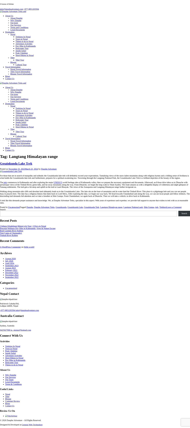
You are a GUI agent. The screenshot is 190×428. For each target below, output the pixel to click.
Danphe (29, 207)
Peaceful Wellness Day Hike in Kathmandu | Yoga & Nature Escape (27, 228)
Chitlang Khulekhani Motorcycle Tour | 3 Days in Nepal (23, 226)
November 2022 (11, 275)
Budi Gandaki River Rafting (11, 231)
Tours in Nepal (22, 39)
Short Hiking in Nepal (25, 55)
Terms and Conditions (19, 27)
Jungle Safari (21, 51)
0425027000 (5, 330)
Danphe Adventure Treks (44, 207)
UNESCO (58, 182)
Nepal (12, 34)
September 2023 (11, 266)
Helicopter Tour (22, 48)
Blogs (7, 76)
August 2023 (10, 268)
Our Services (15, 25)
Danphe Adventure (49, 169)
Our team (14, 23)
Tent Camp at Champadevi (11, 233)
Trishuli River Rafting (9, 235)
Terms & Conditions (13, 384)
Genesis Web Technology (32, 425)
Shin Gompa (149, 207)
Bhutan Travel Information (21, 74)
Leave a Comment (173, 207)
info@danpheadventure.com (27, 310)
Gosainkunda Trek (91, 207)
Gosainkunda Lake (75, 207)
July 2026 (9, 261)
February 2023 (11, 270)
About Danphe (16, 18)
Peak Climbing (22, 53)
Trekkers (162, 207)
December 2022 (11, 273)
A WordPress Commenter (10, 247)
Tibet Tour (20, 60)
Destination (9, 32)
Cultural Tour (21, 65)
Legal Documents (17, 30)
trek (5, 182)
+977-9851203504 (8, 310)
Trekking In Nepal (23, 37)
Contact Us (9, 79)
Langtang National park (133, 207)
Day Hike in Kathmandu (26, 46)
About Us (9, 16)
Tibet (12, 58)
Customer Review (12, 401)
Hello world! (29, 247)
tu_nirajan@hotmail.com (21, 330)
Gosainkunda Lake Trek (16, 163)
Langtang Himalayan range (111, 207)
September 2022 (11, 277)
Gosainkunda (61, 207)
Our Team (9, 380)
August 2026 (10, 259)
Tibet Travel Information (20, 72)
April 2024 (9, 263)
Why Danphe (15, 20)
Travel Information (12, 67)
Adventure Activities (24, 44)
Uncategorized (14, 207)
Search (3, 209)
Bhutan (13, 62)
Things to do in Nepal (24, 41)
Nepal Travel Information (20, 69)
